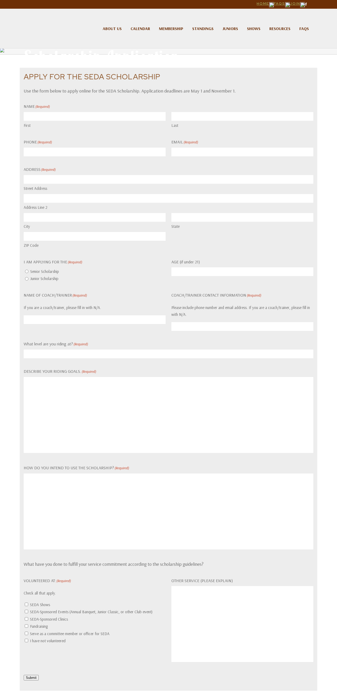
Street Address (35, 188)
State (175, 226)
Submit (31, 678)
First (27, 125)
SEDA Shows (40, 604)
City (27, 226)
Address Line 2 (35, 207)
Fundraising (39, 626)
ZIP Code (31, 245)
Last (174, 125)
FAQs (279, 3)
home (263, 3)
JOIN (295, 3)
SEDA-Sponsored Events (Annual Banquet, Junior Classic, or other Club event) (91, 611)
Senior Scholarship (44, 271)
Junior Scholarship (44, 278)
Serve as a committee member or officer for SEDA (70, 633)
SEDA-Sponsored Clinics (49, 619)
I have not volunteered (48, 640)
